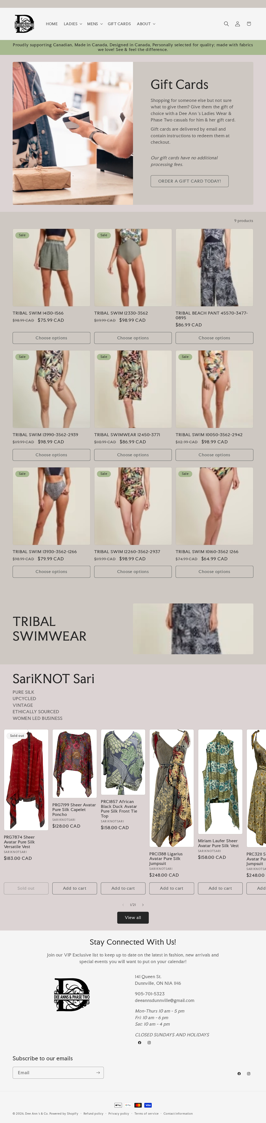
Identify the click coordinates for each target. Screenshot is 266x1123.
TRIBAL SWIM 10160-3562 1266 (207, 551)
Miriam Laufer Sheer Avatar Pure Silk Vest (218, 843)
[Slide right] (143, 905)
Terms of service (146, 1113)
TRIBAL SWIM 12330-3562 (121, 313)
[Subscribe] (98, 1073)
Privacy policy (118, 1113)
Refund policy (94, 1113)
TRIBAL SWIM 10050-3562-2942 (209, 434)
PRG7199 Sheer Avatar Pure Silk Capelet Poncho (74, 809)
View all (133, 917)
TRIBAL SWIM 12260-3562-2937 (127, 551)
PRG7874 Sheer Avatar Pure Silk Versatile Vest (19, 842)
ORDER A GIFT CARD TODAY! (189, 181)
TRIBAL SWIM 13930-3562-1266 (45, 551)
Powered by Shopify (63, 1113)
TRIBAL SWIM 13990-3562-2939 (45, 434)
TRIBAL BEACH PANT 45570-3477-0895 (212, 315)
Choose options (51, 337)
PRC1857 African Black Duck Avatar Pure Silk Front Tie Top (119, 808)
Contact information (178, 1113)
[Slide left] (123, 905)
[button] (72, 24)
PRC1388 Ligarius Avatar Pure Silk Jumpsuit (165, 858)
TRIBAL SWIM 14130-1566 (38, 313)
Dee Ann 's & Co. (36, 1113)
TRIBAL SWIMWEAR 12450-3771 (127, 434)
